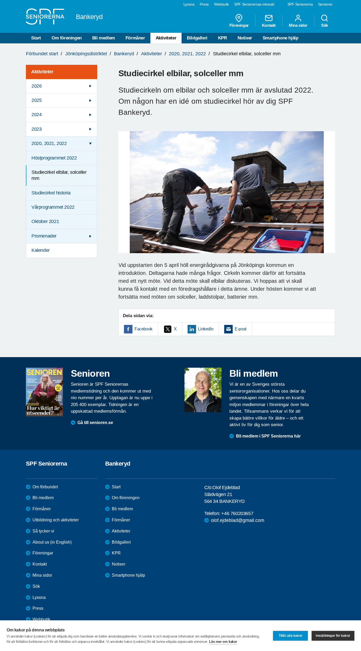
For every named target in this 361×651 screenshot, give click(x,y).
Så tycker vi (43, 531)
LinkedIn (205, 329)
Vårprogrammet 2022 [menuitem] (53, 207)
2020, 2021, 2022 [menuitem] (49, 143)
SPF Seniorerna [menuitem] (300, 4)
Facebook (143, 329)
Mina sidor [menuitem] (298, 25)
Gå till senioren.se (95, 422)
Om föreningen (67, 37)
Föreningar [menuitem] (239, 25)
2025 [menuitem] (36, 100)
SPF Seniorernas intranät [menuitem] (254, 4)
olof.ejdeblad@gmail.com (237, 520)
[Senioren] (44, 392)
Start (36, 37)
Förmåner (135, 37)
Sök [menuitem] (324, 25)
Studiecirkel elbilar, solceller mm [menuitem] (59, 175)
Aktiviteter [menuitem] (42, 71)
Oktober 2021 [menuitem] (45, 221)
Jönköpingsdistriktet (86, 53)
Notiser (245, 37)
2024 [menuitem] (36, 114)
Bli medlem (103, 37)
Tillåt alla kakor (290, 636)
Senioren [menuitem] (325, 4)
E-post (240, 329)
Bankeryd (124, 53)
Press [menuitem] (204, 4)
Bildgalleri (197, 37)
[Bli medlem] (202, 390)
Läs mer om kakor (223, 642)
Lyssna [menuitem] (189, 4)
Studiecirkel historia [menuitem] (51, 192)
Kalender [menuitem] (40, 250)
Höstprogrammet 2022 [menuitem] (54, 158)
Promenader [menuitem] (44, 236)
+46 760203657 (237, 513)
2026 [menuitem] (36, 86)
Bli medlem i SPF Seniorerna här (268, 436)
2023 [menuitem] (36, 129)
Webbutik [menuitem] (221, 4)
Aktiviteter (166, 37)
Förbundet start (42, 53)
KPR (222, 37)
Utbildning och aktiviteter (56, 520)
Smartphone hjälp (280, 37)
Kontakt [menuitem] (269, 25)
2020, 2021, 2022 (187, 53)
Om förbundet (45, 487)
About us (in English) (52, 542)
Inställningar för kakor (333, 636)
